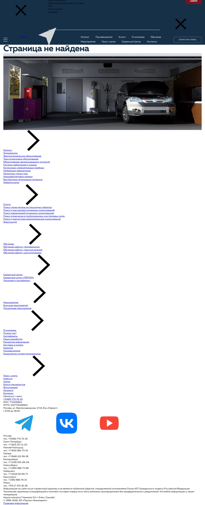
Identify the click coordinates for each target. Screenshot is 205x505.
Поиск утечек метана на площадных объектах (27, 207)
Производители (11, 351)
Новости (7, 379)
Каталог (8, 150)
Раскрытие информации (16, 342)
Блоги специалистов (14, 385)
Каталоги (8, 390)
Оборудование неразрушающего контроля (26, 162)
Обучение (8, 244)
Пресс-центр (10, 376)
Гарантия (8, 348)
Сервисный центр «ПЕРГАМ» (18, 278)
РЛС (50, 6)
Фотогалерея (10, 388)
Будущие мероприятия (15, 305)
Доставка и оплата (13, 345)
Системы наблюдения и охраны (20, 165)
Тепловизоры (10, 153)
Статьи (6, 382)
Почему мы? (9, 333)
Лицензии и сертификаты (16, 281)
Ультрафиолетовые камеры (18, 177)
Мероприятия (11, 303)
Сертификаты (10, 336)
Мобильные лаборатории (17, 171)
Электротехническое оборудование (22, 156)
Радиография (55, 9)
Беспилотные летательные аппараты (23, 180)
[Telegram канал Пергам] (24, 433)
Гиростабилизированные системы (66, 3)
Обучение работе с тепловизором (21, 247)
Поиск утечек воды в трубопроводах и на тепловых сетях (34, 216)
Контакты (8, 393)
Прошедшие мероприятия (17, 308)
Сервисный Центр (13, 275)
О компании (10, 330)
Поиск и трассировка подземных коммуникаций (29, 210)
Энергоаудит (10, 222)
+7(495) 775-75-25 (13, 399)
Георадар (53, 12)
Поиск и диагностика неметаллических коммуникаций (32, 219)
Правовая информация (15, 503)
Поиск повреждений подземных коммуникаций (28, 213)
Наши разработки (12, 339)
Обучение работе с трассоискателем (22, 250)
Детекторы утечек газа (15, 174)
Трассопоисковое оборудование (20, 159)
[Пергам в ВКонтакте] (67, 433)
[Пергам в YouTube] (109, 433)
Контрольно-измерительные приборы (23, 168)
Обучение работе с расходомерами (22, 253)
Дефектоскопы (11, 183)
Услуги (7, 204)
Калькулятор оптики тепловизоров (22, 354)
